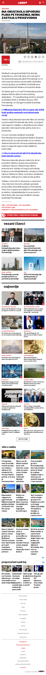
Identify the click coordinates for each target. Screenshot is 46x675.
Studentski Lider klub (23, 633)
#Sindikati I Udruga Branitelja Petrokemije (20, 210)
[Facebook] (25, 57)
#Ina (3, 205)
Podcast (23, 622)
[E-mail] (36, 57)
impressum (23, 654)
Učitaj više (23, 439)
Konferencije (23, 637)
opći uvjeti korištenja (23, 661)
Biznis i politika (23, 596)
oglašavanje (23, 658)
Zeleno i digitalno (23, 614)
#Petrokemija (24, 205)
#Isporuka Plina (8, 207)
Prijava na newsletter (23, 645)
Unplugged (23, 618)
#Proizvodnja (12, 205)
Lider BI (23, 626)
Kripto (23, 607)
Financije (23, 603)
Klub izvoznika (23, 629)
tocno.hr (23, 667)
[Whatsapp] (39, 57)
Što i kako (23, 611)
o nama (23, 651)
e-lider (23, 648)
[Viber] (43, 57)
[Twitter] (28, 57)
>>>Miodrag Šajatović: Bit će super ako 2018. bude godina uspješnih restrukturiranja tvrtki (23, 112)
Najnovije (11, 286)
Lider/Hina (5, 65)
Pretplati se (23, 641)
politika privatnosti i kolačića (23, 664)
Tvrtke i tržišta (23, 599)
